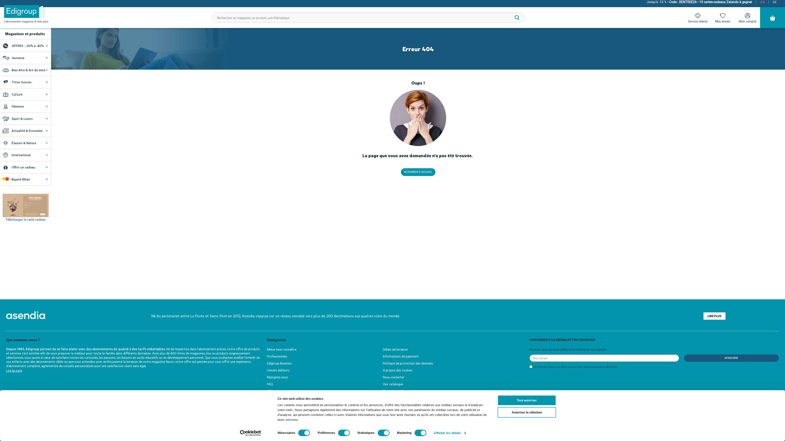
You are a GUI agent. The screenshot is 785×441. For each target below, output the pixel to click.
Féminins (18, 106)
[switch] (344, 433)
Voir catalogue (393, 384)
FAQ (270, 384)
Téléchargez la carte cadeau (26, 220)
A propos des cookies (397, 370)
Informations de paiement (401, 356)
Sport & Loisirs (22, 118)
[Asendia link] (25, 316)
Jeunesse (18, 58)
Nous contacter (393, 377)
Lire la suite (14, 370)
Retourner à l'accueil (418, 172)
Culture (17, 94)
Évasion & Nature (24, 143)
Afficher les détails (447, 433)
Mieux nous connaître (281, 349)
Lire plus (714, 316)
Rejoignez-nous (277, 377)
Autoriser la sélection (527, 412)
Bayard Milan (20, 179)
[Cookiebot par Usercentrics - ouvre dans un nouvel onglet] (250, 433)
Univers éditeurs (278, 370)
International (21, 155)
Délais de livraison (395, 349)
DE (775, 2)
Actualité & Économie (27, 131)
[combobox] (368, 17)
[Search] (517, 17)
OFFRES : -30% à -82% (28, 46)
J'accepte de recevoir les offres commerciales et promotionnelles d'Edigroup (576, 366)
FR (762, 2)
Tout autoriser (527, 400)
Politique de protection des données (408, 363)
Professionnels (277, 356)
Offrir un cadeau (23, 167)
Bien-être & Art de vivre (28, 70)
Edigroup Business (279, 363)
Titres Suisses (21, 82)
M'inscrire (731, 358)
